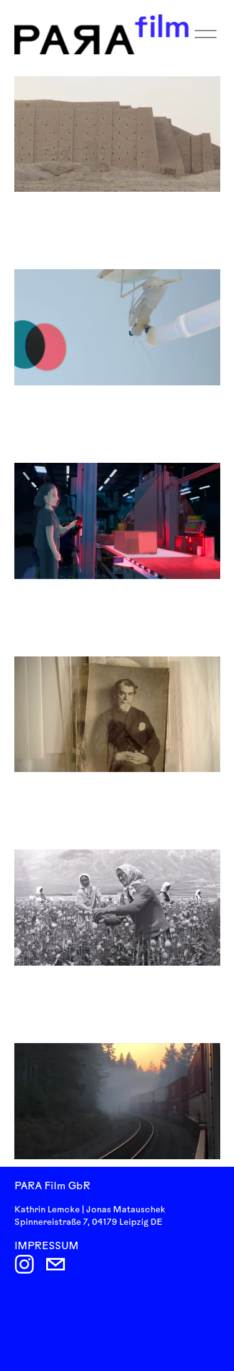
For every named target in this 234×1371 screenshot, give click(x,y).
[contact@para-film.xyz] (56, 1264)
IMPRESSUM (46, 1247)
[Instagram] (24, 1264)
